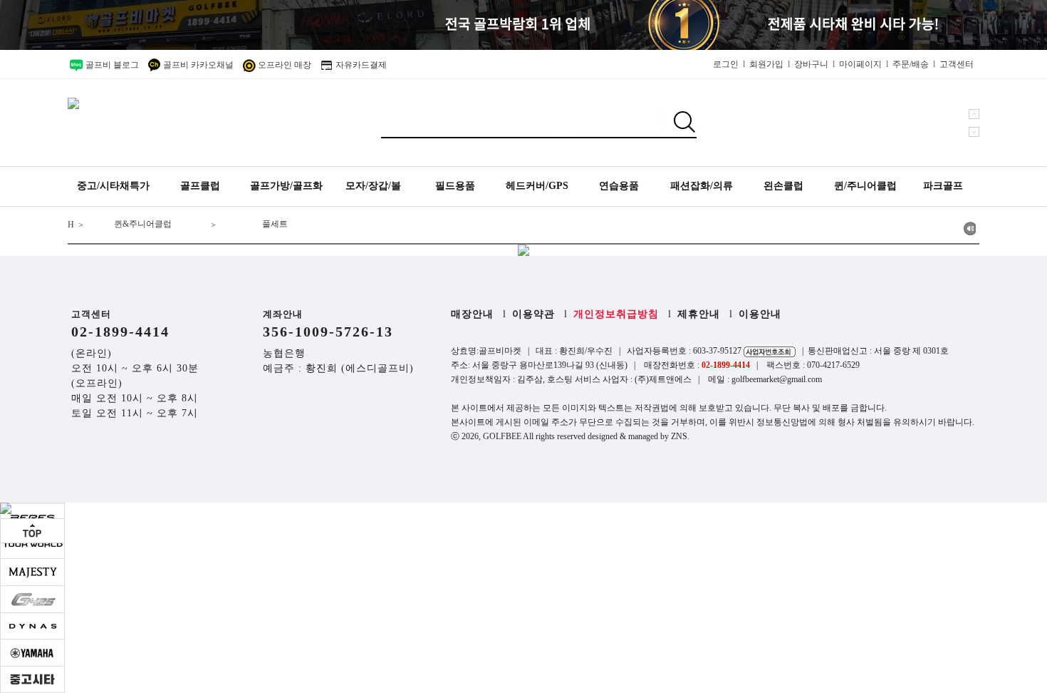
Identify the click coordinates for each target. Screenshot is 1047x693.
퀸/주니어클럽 (865, 185)
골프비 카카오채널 (197, 65)
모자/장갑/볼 (373, 185)
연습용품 (619, 185)
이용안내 (760, 314)
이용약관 (533, 314)
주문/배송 (910, 64)
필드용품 (455, 185)
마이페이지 (860, 64)
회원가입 (766, 64)
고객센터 (956, 64)
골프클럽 (200, 185)
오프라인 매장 (283, 65)
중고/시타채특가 (113, 185)
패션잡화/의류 (701, 185)
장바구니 (811, 64)
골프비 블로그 (111, 65)
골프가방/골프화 (286, 185)
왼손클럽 (783, 185)
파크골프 (943, 185)
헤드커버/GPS (537, 185)
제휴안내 (698, 314)
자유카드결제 (360, 65)
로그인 (726, 64)
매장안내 (472, 314)
